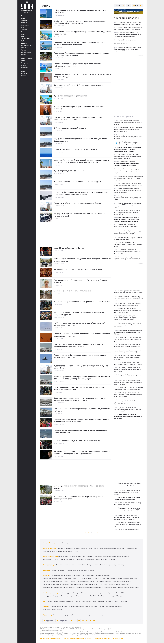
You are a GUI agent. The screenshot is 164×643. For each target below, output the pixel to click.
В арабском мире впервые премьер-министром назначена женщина (79, 108)
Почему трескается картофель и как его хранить (91, 615)
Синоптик (59, 565)
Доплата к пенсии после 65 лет (119, 556)
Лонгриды (24, 67)
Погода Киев (81, 565)
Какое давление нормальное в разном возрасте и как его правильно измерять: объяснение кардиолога (126, 517)
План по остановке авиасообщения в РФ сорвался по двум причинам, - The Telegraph (128, 332)
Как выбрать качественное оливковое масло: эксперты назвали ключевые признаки (126, 42)
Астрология (109, 601)
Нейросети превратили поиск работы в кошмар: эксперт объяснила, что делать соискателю (128, 178)
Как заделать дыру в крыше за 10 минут (92, 578)
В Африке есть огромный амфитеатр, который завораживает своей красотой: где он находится (80, 22)
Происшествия (26, 45)
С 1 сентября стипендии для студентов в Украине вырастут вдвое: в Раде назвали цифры (127, 402)
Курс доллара (63, 556)
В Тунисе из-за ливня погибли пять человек (72, 291)
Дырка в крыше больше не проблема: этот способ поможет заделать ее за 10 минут (127, 251)
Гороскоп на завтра (87, 570)
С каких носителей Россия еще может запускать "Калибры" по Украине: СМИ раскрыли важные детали (127, 34)
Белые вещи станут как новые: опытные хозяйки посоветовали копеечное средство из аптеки (128, 394)
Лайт (22, 41)
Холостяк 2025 (86, 601)
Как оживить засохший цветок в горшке (90, 581)
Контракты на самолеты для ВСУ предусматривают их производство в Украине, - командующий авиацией (127, 219)
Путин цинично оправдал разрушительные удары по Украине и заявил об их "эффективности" (126, 317)
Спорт (23, 34)
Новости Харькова (49, 551)
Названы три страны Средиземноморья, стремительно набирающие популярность (77, 65)
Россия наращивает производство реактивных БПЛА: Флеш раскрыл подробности (127, 205)
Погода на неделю (93, 565)
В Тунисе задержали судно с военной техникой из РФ (77, 441)
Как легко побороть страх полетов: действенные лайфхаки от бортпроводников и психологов (128, 325)
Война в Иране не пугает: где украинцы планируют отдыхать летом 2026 (80, 11)
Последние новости (126, 18)
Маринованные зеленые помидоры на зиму (83, 606)
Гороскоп (46, 570)
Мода (116, 601)
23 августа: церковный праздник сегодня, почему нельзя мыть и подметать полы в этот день (128, 382)
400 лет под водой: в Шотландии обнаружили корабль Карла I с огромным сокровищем (127, 369)
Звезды (77, 601)
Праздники (123, 601)
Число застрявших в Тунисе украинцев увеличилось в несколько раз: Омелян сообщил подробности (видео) (82, 378)
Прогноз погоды (49, 565)
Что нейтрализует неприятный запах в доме (66, 575)
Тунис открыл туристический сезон (69, 171)
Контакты (24, 76)
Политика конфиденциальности (73, 638)
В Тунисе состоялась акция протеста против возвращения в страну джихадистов (79, 498)
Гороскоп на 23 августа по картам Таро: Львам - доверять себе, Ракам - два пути (128, 339)
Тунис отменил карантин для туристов (70, 96)
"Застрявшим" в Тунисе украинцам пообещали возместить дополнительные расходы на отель (79, 345)
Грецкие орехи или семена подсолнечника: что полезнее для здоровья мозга (128, 197)
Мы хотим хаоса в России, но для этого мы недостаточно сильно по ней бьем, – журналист (128, 298)
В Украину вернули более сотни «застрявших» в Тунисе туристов (82, 302)
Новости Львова (61, 551)
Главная (24, 16)
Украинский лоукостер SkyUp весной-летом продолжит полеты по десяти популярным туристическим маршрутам (81, 161)
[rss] (94, 620)
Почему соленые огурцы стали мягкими (89, 587)
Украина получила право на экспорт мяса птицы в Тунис (78, 269)
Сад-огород (47, 615)
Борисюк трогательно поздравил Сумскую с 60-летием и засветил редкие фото (127, 524)
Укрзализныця (103, 556)
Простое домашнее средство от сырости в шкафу (59, 581)
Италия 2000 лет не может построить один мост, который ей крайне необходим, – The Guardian (127, 310)
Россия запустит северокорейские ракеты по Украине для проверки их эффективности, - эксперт (127, 485)
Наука (23, 36)
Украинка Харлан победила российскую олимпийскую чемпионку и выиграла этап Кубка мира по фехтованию (82, 452)
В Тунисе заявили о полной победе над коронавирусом (77, 181)
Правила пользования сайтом (50, 638)
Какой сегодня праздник (52, 593)
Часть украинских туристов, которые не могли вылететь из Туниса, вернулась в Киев (79, 388)
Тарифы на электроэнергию (85, 559)
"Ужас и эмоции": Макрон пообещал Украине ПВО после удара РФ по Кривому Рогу (128, 416)
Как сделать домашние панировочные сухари (122, 578)
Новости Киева (73, 551)
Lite (44, 601)
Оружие (24, 43)
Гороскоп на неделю (57, 570)
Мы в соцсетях (118, 638)
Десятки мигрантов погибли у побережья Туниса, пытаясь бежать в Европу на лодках (82, 75)
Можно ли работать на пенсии (105, 559)
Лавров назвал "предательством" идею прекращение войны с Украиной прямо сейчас (127, 212)
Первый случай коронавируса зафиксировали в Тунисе (77, 203)
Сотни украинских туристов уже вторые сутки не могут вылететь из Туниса (82, 410)
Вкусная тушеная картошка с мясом (111, 606)
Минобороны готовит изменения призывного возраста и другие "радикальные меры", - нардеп (127, 149)
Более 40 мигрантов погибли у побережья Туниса (75, 149)
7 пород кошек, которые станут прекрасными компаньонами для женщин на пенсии (128, 136)
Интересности (26, 52)
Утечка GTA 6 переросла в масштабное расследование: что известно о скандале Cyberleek (128, 409)
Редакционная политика (102, 638)
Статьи (23, 60)
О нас (89, 638)
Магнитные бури (105, 565)
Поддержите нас (128, 12)
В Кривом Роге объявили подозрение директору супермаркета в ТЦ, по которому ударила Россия (127, 163)
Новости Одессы (81, 548)
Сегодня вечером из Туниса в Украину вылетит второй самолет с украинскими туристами (82, 335)
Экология (24, 29)
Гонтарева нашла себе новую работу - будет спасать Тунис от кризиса (80, 281)
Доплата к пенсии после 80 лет (64, 559)
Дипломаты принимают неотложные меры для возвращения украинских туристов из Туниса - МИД (80, 399)
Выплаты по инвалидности (66, 548)
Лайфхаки (46, 575)
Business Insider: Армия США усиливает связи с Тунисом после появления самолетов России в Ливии (81, 193)
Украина (24, 20)
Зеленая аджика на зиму (59, 606)
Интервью (24, 63)
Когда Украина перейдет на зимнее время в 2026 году (107, 548)
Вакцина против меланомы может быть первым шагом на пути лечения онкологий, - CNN (127, 49)
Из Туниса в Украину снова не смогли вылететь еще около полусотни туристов (79, 313)
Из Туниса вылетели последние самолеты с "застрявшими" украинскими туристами (79, 324)
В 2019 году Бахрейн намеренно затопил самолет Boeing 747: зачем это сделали (127, 492)
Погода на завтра (69, 565)
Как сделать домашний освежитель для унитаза (58, 587)
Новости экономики (50, 556)
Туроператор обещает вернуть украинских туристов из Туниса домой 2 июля (81, 367)
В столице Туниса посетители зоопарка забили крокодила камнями (79, 487)
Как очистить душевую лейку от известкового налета (60, 578)
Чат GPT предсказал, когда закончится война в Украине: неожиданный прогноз (128, 244)
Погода (23, 54)
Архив (23, 71)
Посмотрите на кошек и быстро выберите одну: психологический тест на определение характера (127, 156)
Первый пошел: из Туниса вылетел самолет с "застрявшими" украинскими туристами (80, 356)
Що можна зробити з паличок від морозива (96, 575)
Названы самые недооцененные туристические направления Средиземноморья (80, 431)
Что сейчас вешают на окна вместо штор (114, 584)
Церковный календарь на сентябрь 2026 (82, 596)
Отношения (69, 601)
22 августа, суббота (123, 116)
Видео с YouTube (26, 58)
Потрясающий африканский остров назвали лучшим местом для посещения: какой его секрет (81, 54)
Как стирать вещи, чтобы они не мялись (117, 581)
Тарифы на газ (92, 556)
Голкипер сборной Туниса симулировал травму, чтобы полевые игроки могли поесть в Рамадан (81, 420)
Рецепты (49, 601)
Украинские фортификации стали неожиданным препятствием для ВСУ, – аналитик (127, 510)
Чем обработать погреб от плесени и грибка (85, 584)
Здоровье (24, 48)
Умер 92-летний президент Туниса (69, 248)
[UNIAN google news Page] (82, 620)
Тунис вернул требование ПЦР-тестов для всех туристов (78, 85)
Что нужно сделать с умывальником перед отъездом (121, 587)
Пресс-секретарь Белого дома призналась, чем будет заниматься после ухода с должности (127, 190)
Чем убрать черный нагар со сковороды (56, 584)
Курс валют (82, 556)
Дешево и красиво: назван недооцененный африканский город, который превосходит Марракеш (81, 43)
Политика (24, 22)
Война (23, 18)
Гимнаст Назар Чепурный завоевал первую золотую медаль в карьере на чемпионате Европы (128, 129)
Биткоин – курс (47, 559)
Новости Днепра (131, 548)
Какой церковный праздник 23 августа (75, 593)
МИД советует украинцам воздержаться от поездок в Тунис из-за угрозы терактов (82, 260)
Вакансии (24, 73)
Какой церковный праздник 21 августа (55, 596)
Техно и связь (25, 38)
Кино (94, 601)
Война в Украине (49, 543)
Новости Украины (49, 548)
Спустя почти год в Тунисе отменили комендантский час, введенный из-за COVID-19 (78, 118)
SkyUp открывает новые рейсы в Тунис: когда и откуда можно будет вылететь (80, 140)
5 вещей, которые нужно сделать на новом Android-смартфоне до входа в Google (128, 170)
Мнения (23, 65)
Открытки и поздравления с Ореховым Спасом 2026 (107, 593)
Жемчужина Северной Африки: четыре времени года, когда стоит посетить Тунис (82, 33)
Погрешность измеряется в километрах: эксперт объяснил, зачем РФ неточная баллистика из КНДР (127, 232)
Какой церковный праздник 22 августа (110, 596)
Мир (22, 27)
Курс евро (73, 556)
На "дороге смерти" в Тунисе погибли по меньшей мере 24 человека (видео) (79, 215)
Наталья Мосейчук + (63, 543)
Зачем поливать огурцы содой (63, 615)
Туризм (23, 50)
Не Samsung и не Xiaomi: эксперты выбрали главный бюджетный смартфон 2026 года (127, 357)
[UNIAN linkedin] (78, 620)
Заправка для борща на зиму (52, 609)
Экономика (25, 25)
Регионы (24, 32)
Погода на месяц (118, 565)
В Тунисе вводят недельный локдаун (70, 128)
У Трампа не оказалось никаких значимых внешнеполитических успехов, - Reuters (128, 122)
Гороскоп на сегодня (73, 570)
